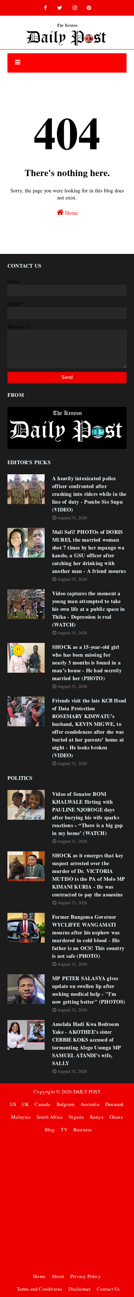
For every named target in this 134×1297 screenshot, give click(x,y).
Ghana (116, 1116)
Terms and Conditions (40, 1288)
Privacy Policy (85, 1276)
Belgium (65, 1104)
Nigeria (76, 1116)
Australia (89, 1104)
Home (71, 212)
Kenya (96, 1116)
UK (25, 1104)
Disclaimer (79, 1288)
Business (82, 1129)
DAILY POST (86, 1091)
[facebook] (45, 8)
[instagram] (75, 8)
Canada (42, 1104)
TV (64, 1129)
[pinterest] (89, 8)
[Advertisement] (67, 1203)
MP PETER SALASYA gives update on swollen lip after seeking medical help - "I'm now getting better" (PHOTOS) (88, 990)
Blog (50, 1129)
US (13, 1104)
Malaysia (21, 1116)
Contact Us (108, 1288)
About (57, 1276)
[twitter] (60, 8)
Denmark (114, 1104)
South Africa (49, 1116)
